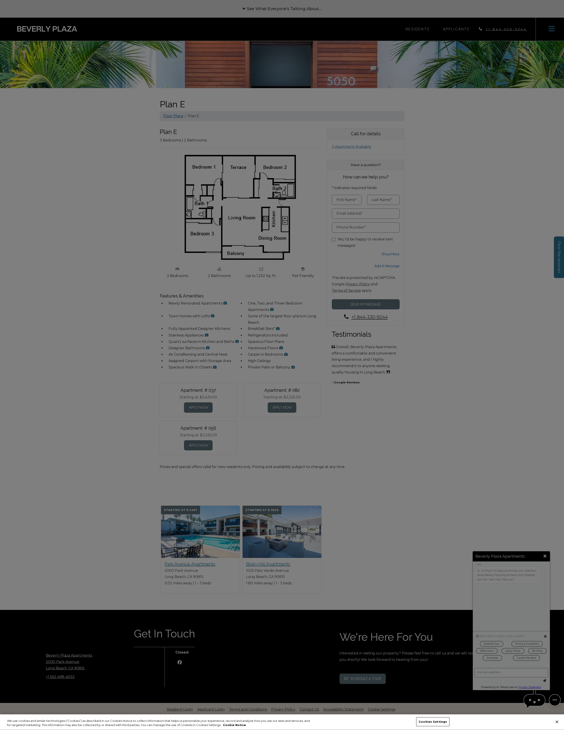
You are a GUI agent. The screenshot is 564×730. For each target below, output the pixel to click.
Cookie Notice (234, 725)
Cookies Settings (433, 721)
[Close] (557, 722)
